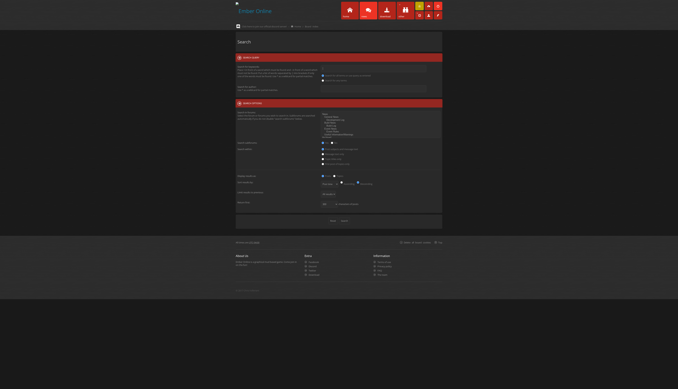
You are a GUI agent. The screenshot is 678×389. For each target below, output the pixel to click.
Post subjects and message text (341, 149)
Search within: (244, 149)
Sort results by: (245, 182)
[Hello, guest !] (429, 15)
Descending (366, 183)
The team (382, 274)
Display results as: (246, 176)
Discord (313, 266)
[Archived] (381, 137)
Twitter (312, 270)
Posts (328, 176)
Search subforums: (247, 142)
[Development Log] (381, 120)
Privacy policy (384, 266)
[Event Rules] (381, 131)
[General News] (381, 117)
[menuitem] (419, 6)
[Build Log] (381, 125)
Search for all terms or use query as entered (348, 75)
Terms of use (384, 262)
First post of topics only (337, 164)
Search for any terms (336, 80)
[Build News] (381, 122)
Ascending (349, 183)
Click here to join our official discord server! (264, 26)
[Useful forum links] (419, 15)
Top (440, 242)
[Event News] (381, 128)
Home (298, 26)
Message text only (334, 154)
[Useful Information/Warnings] (381, 134)
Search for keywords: (248, 66)
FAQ (379, 270)
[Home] (254, 10)
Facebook (314, 262)
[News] (381, 114)
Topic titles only (333, 159)
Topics (339, 176)
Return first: (243, 202)
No (335, 142)
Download (314, 274)
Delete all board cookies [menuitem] (417, 242)
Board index (311, 26)
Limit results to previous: (250, 192)
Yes (327, 142)
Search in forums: (246, 112)
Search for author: (246, 86)
